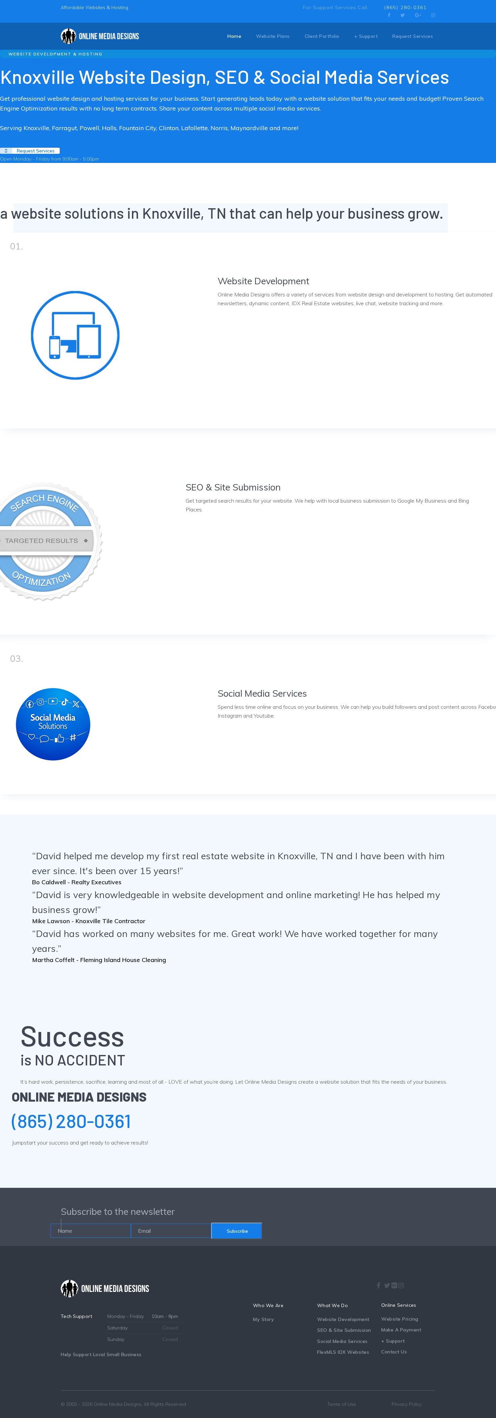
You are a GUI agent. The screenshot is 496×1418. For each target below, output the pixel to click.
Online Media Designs (117, 1404)
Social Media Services (262, 693)
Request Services (412, 36)
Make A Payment (401, 1330)
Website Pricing (399, 1319)
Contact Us (394, 1352)
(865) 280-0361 (405, 7)
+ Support (366, 36)
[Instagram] (433, 15)
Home (234, 36)
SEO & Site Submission (233, 487)
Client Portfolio (322, 36)
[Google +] (394, 1285)
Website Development (263, 281)
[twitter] (403, 15)
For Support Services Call (335, 7)
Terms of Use (341, 1404)
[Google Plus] (418, 15)
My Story (263, 1319)
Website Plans (273, 36)
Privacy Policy (407, 1404)
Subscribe (236, 1231)
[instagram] (401, 1283)
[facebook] (389, 15)
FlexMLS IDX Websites (343, 1352)
